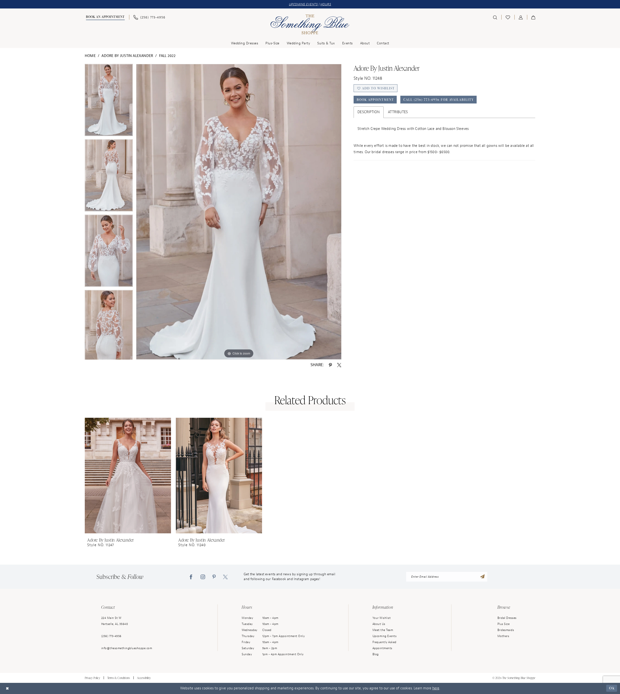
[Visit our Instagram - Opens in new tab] (202, 576)
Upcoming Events (384, 636)
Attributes (398, 112)
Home (90, 56)
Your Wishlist (381, 618)
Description (368, 112)
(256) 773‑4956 (111, 636)
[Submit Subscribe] (482, 577)
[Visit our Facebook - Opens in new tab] (191, 576)
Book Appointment (375, 99)
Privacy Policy (92, 678)
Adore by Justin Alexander (127, 56)
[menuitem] (104, 17)
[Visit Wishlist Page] (507, 17)
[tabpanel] (109, 101)
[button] (520, 17)
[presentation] (128, 475)
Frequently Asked (384, 642)
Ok (612, 688)
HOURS (325, 4)
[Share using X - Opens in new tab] (339, 365)
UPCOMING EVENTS (303, 4)
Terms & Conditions (118, 678)
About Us (378, 624)
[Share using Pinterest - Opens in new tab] (330, 365)
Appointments (382, 648)
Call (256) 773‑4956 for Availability (438, 99)
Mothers (503, 636)
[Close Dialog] (7, 688)
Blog (375, 654)
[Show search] (495, 17)
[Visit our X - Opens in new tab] (225, 576)
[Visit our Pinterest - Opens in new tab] (214, 576)
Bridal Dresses (507, 618)
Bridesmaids (505, 630)
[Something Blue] (310, 24)
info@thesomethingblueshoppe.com (126, 648)
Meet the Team (382, 630)
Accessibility (144, 678)
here (435, 688)
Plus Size (503, 624)
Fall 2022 (167, 56)
